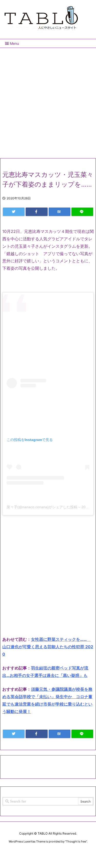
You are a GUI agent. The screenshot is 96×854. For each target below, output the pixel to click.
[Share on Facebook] (36, 212)
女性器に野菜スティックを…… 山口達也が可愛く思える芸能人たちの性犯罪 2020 (47, 647)
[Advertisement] (48, 101)
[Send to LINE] (82, 212)
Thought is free (76, 841)
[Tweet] (14, 212)
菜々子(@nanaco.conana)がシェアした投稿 (42, 507)
